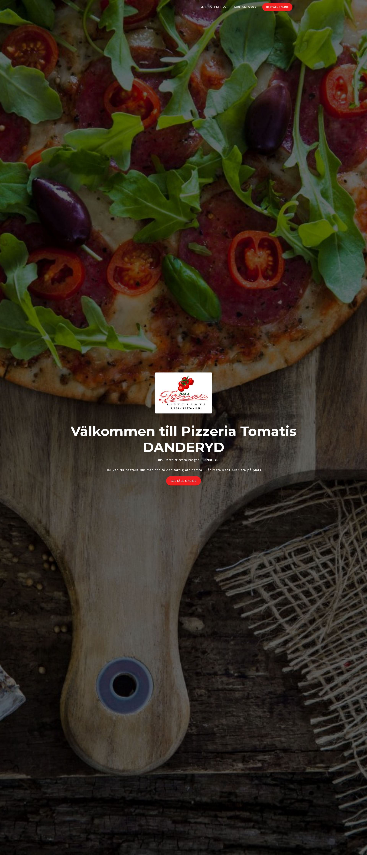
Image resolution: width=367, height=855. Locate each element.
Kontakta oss (245, 6)
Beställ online (277, 7)
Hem (202, 6)
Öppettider (219, 6)
